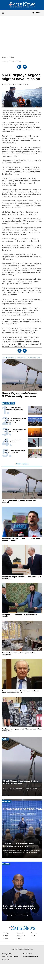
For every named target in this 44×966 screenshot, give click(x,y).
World (12, 57)
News (4, 57)
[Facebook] (19, 67)
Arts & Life (21, 936)
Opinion (33, 933)
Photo (19, 939)
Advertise (5, 960)
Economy (20, 933)
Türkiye (6, 933)
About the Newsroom (10, 957)
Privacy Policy (7, 954)
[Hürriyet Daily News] (22, 5)
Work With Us (27, 954)
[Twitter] (25, 67)
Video (5, 939)
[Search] (33, 13)
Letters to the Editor (30, 957)
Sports (33, 936)
